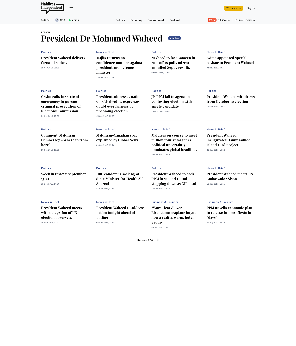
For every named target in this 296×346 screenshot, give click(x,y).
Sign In (251, 8)
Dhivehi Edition (245, 20)
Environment (156, 20)
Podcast (175, 20)
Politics (120, 20)
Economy (136, 20)
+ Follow (174, 38)
